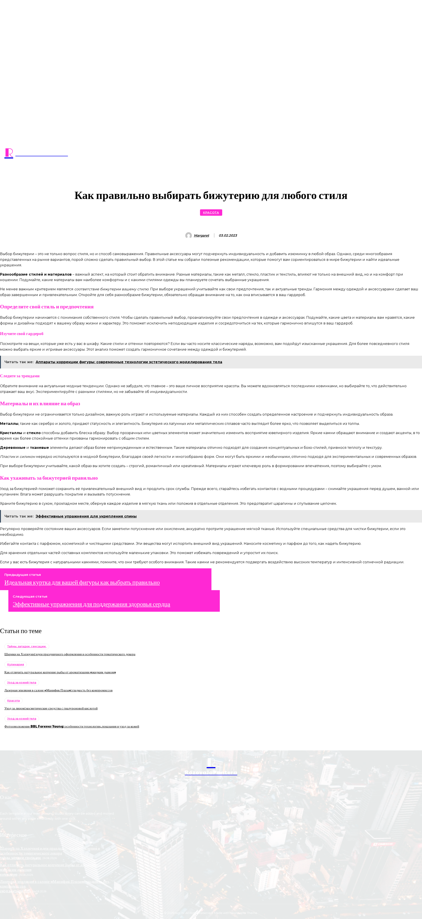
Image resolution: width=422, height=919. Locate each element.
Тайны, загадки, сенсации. (26, 646)
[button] (211, 164)
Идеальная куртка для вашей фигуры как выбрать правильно (82, 582)
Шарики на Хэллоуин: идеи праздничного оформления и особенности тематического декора (69, 654)
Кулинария (15, 664)
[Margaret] (189, 235)
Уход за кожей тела (21, 682)
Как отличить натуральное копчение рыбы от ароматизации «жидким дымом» (60, 672)
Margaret (201, 236)
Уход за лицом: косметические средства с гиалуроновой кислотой (51, 708)
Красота (211, 212)
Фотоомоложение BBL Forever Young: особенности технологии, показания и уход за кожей (71, 726)
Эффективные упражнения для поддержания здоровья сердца (91, 604)
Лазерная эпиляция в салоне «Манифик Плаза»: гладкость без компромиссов (58, 690)
